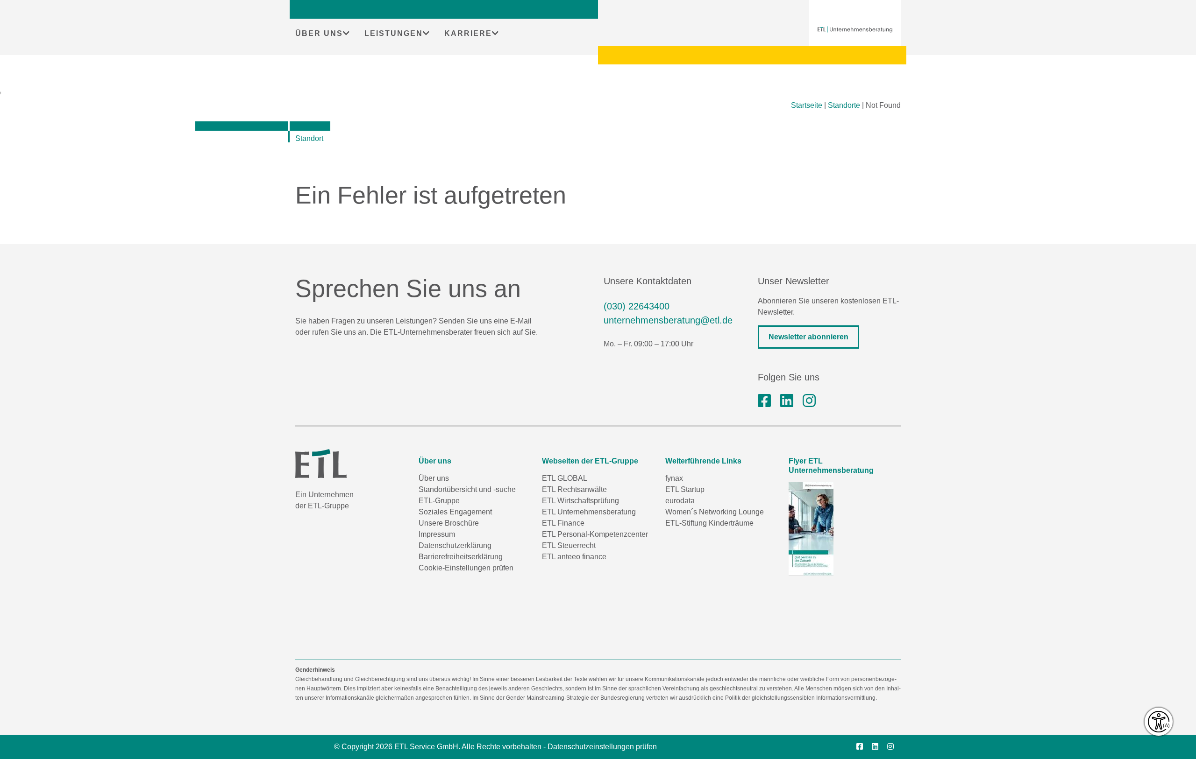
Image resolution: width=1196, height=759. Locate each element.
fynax (674, 478)
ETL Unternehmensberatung (589, 512)
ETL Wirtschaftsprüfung (580, 501)
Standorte (844, 105)
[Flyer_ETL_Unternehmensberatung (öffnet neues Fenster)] (811, 529)
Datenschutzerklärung (455, 545)
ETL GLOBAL (564, 478)
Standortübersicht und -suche (467, 489)
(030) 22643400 (636, 306)
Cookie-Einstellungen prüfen (466, 568)
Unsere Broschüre (449, 523)
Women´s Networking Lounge (714, 512)
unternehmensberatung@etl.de (668, 320)
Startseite (806, 105)
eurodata (680, 501)
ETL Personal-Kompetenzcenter (595, 534)
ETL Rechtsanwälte (574, 489)
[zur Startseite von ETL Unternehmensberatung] (855, 29)
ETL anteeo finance (574, 557)
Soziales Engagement (455, 512)
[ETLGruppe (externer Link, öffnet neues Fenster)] (764, 401)
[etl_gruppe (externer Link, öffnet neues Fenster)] (809, 401)
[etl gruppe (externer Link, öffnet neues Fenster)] (786, 401)
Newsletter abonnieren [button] (808, 337)
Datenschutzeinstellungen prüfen (602, 747)
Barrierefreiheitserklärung (461, 557)
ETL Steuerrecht (569, 545)
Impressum (437, 534)
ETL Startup (685, 489)
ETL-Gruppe (439, 501)
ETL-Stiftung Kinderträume (709, 523)
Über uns (434, 478)
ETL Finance (563, 523)
